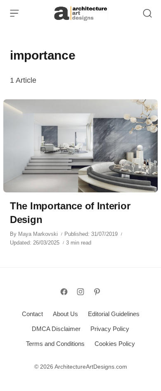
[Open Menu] (14, 13)
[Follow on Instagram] (80, 291)
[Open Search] (147, 13)
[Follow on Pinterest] (97, 291)
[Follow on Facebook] (64, 291)
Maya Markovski (38, 234)
